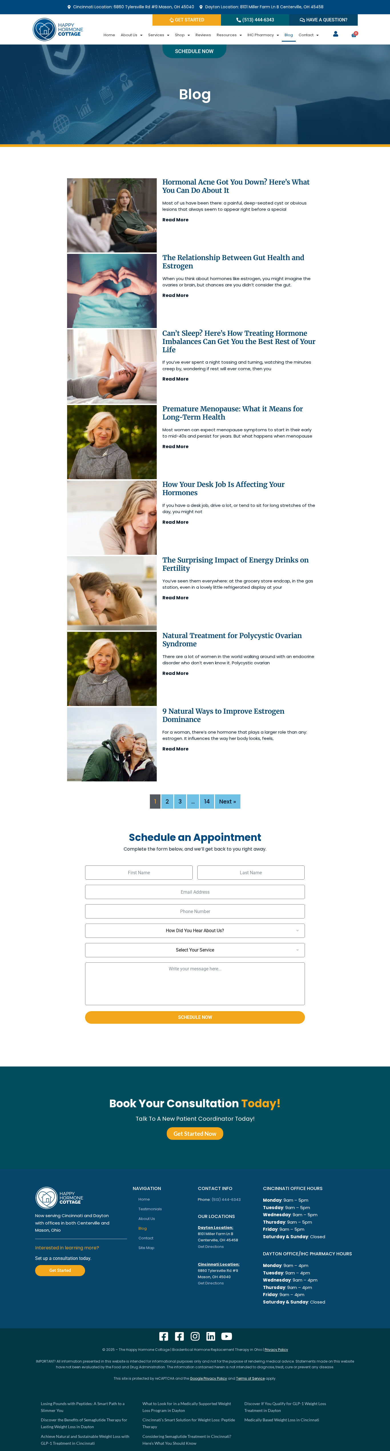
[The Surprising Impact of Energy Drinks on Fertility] (112, 593)
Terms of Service (250, 1378)
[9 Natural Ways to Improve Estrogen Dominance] (112, 744)
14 (207, 802)
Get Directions (211, 1246)
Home (109, 35)
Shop (180, 35)
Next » (227, 802)
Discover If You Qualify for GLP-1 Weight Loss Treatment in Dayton (285, 1407)
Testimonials (150, 1209)
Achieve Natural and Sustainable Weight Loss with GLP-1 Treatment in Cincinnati (85, 1440)
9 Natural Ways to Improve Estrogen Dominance (223, 715)
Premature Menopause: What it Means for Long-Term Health (232, 413)
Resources (227, 35)
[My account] (336, 34)
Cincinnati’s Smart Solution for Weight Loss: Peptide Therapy (188, 1423)
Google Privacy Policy (208, 1378)
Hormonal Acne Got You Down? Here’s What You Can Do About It (236, 186)
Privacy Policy (276, 1349)
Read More (175, 220)
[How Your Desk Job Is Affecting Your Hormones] (112, 518)
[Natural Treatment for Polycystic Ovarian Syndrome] (112, 669)
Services (156, 35)
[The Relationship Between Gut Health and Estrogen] (112, 291)
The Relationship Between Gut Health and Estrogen (233, 261)
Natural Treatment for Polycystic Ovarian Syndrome (232, 639)
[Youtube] (227, 1336)
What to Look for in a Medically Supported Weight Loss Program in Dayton (186, 1407)
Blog (289, 35)
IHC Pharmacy (261, 35)
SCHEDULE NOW (195, 1017)
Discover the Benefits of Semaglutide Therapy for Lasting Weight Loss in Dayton (84, 1423)
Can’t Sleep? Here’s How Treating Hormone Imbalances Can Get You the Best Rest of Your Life (238, 341)
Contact (306, 35)
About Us (129, 35)
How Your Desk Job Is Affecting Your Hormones (223, 488)
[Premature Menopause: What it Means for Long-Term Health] (112, 442)
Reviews (203, 35)
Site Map (146, 1247)
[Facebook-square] (164, 1336)
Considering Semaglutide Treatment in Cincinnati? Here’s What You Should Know (186, 1440)
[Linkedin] (211, 1336)
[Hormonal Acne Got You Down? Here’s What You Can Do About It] (112, 215)
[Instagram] (195, 1336)
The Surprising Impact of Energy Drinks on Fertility (235, 564)
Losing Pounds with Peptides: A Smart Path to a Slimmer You (82, 1407)
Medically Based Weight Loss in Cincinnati (281, 1419)
